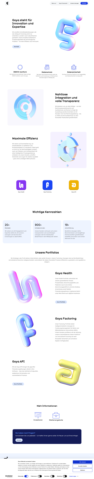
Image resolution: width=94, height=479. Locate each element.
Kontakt (16, 46)
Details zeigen (72, 476)
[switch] (40, 476)
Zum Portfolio (61, 302)
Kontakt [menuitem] (84, 3)
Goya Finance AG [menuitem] (63, 3)
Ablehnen (82, 470)
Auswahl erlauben (82, 466)
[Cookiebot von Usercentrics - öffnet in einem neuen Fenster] (9, 476)
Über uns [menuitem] (54, 3)
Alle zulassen (82, 462)
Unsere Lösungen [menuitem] (74, 3)
